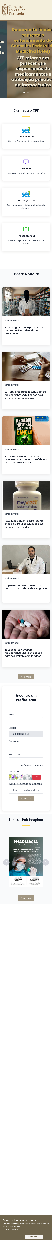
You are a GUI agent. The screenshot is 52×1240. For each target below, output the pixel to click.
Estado (12, 714)
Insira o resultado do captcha (25, 784)
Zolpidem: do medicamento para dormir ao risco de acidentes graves (26, 587)
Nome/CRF (15, 754)
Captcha (14, 771)
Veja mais (26, 676)
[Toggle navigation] (47, 10)
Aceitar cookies (34, 1237)
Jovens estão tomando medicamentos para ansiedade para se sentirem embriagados (23, 653)
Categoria (14, 741)
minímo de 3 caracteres (32, 765)
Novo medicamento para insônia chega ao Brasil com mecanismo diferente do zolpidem (24, 524)
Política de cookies (10, 1229)
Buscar (27, 798)
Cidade (13, 728)
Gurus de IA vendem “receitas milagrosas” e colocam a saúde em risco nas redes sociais (26, 459)
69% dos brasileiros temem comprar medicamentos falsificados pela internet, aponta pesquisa (26, 395)
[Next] (45, 55)
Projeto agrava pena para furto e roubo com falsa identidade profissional (24, 330)
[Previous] (6, 55)
